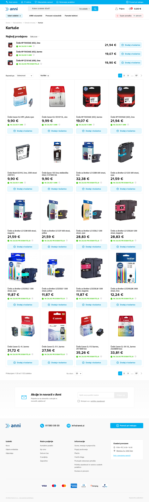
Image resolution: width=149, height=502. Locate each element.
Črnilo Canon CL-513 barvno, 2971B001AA (87, 347)
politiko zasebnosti (98, 401)
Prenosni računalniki (53, 16)
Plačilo (77, 453)
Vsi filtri (43, 76)
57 (136, 76)
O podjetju (44, 457)
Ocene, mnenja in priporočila (84, 446)
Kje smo (43, 449)
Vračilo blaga (79, 457)
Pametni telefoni (71, 16)
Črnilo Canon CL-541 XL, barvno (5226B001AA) (123, 347)
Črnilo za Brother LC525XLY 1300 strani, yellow (55, 290)
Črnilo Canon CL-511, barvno (53, 346)
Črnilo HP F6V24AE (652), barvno (89, 117)
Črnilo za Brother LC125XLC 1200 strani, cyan (89, 232)
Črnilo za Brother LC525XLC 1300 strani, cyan (20, 290)
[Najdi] (95, 8)
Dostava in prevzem (81, 471)
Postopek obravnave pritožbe (85, 461)
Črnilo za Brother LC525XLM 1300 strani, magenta (89, 290)
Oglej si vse (33, 36)
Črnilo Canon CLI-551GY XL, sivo (54, 117)
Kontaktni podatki (46, 446)
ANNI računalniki (35, 16)
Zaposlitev (44, 461)
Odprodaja (9, 453)
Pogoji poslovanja (81, 449)
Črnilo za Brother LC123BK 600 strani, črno (91, 174)
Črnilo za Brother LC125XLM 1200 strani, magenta (124, 232)
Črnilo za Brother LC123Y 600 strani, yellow (56, 232)
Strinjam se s (93, 401)
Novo (8, 446)
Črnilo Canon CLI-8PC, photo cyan (21, 117)
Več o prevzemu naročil (121, 456)
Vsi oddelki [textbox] (83, 9)
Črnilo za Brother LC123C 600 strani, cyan (125, 174)
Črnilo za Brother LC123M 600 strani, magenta (22, 232)
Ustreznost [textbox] (21, 76)
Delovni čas (44, 453)
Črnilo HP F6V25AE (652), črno (123, 117)
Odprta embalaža (12, 449)
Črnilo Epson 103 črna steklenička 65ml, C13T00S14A (55, 174)
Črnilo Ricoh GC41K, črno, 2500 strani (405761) (22, 174)
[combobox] (85, 8)
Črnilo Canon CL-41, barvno (18, 346)
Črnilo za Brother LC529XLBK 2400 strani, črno (124, 290)
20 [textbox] (77, 373)
